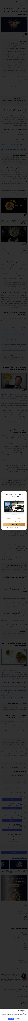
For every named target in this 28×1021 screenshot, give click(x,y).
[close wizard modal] (3, 493)
